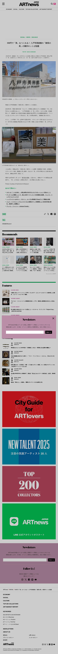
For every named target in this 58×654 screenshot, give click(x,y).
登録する (48, 332)
